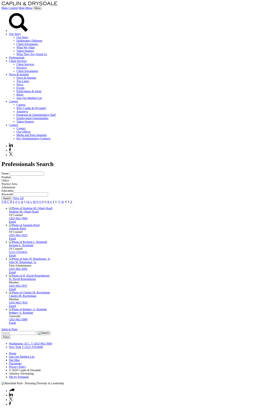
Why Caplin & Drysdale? (31, 108)
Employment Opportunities (32, 118)
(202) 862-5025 (18, 235)
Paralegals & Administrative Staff (36, 114)
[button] (12, 390)
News (19, 84)
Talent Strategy (25, 50)
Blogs (19, 94)
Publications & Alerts (28, 91)
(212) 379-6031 (18, 252)
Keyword (7, 194)
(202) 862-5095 (18, 268)
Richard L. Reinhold (21, 245)
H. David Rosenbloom (22, 279)
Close (6, 337)
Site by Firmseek (19, 376)
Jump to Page (9, 329)
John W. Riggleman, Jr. (22, 262)
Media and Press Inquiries (31, 135)
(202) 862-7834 (18, 302)
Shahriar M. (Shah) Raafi (24, 211)
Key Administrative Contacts (33, 138)
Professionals (16, 57)
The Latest (22, 81)
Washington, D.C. (19, 343)
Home (12, 353)
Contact (13, 125)
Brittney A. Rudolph (21, 312)
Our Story (15, 34)
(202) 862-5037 (18, 285)
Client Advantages (27, 44)
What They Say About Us (31, 54)
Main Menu (25, 8)
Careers (13, 101)
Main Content (9, 8)
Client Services (18, 61)
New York (15, 347)
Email (12, 221)
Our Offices (23, 131)
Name (5, 173)
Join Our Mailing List (29, 98)
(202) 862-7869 (18, 218)
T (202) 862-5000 (41, 343)
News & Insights (19, 74)
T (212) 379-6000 (32, 347)
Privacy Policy (17, 366)
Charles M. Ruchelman (22, 295)
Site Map (14, 360)
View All (18, 198)
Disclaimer (15, 363)
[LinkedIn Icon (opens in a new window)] (11, 146)
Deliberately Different (29, 40)
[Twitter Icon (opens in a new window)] (11, 154)
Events (20, 87)
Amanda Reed (17, 228)
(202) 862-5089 (18, 319)
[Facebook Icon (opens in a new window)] (10, 150)
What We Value (25, 47)
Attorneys (22, 111)
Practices (21, 67)
